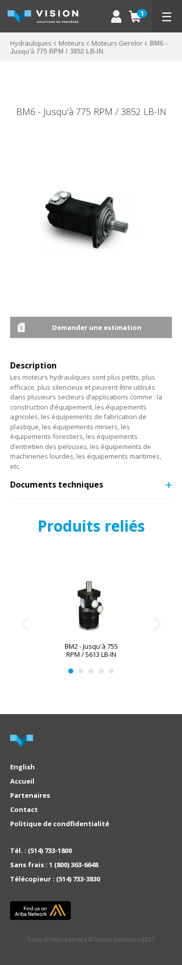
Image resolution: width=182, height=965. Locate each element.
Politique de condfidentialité (59, 823)
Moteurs (71, 43)
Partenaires (30, 795)
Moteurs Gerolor (117, 43)
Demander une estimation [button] (97, 327)
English (22, 766)
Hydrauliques (31, 43)
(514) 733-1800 (50, 850)
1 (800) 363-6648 (73, 864)
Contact (24, 809)
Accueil (22, 781)
